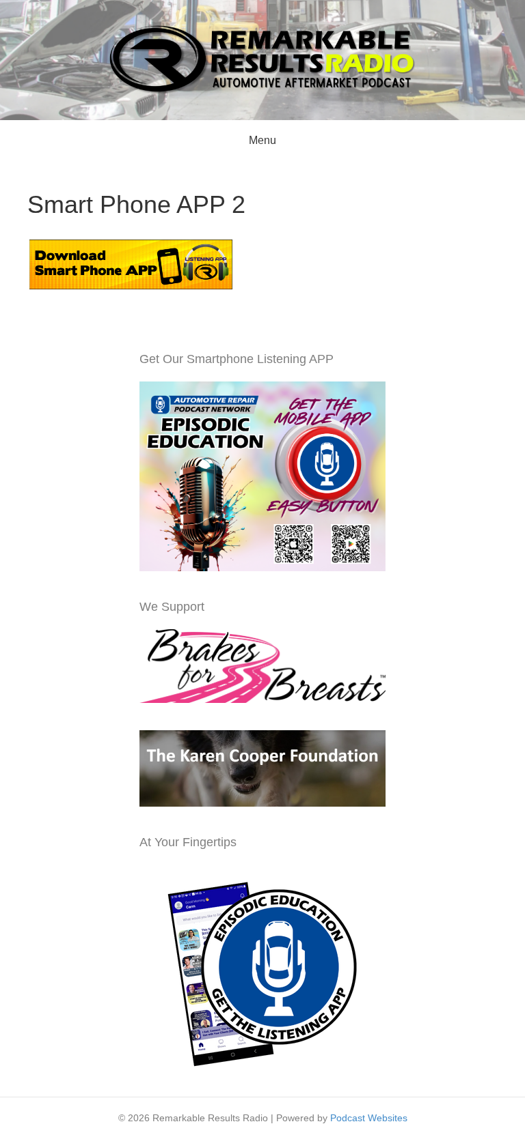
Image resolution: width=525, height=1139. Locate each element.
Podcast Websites (368, 1117)
